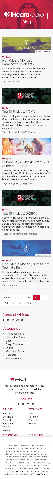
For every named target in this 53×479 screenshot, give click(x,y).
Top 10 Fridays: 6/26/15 (20, 213)
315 (14, 302)
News (32, 413)
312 (37, 298)
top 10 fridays (28, 132)
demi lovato (14, 132)
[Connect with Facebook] (3, 319)
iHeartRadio (26, 379)
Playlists (6, 426)
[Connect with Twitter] (8, 319)
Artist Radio (8, 423)
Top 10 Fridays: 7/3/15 (18, 112)
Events (9, 347)
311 (30, 297)
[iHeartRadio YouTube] (17, 319)
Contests (33, 420)
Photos (32, 423)
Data (8, 340)
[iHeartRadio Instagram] (13, 319)
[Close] (49, 441)
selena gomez (15, 233)
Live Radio (7, 416)
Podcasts (11, 354)
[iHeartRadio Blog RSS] (22, 319)
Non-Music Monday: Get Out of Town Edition (26, 266)
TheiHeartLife (13, 358)
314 (7, 302)
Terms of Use (16, 471)
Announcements (15, 333)
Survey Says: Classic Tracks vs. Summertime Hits (26, 164)
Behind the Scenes (16, 337)
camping (12, 285)
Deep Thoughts (14, 344)
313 (45, 297)
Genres (6, 430)
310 (23, 297)
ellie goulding (14, 183)
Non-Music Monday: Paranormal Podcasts (18, 62)
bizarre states (15, 81)
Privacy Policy (40, 474)
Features (33, 416)
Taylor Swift (28, 183)
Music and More (15, 351)
